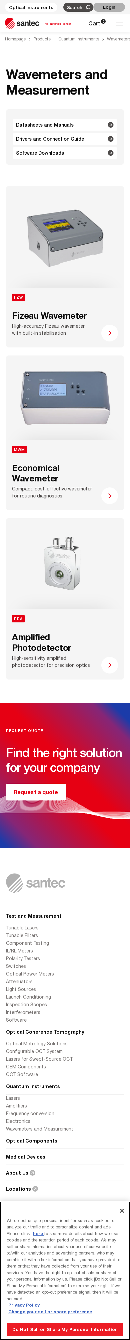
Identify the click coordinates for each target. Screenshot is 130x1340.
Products (42, 38)
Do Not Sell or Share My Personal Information (65, 1329)
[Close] (122, 1210)
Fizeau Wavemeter (49, 315)
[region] (65, 1270)
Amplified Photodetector (41, 642)
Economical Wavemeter (35, 473)
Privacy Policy (24, 1305)
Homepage (15, 38)
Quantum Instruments (78, 38)
